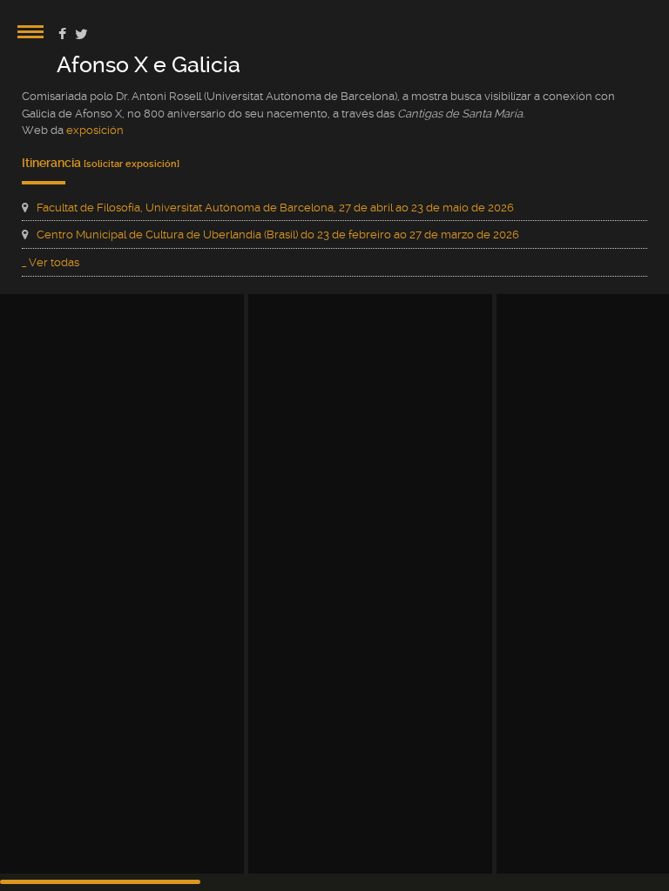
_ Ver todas (50, 262)
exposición (95, 130)
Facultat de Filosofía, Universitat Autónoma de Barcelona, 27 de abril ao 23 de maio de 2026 (275, 207)
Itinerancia (53, 163)
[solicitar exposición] (131, 164)
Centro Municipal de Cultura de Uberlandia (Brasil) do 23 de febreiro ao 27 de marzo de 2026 (278, 234)
